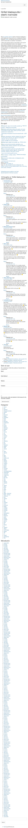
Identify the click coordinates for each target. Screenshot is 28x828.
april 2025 (6, 564)
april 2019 (6, 658)
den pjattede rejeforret (7, 36)
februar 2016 (6, 708)
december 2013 (7, 742)
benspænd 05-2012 (12, 165)
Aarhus (5, 407)
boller (5, 420)
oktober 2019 (6, 650)
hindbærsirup (24, 104)
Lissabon (5, 463)
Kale (4, 826)
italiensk (5, 452)
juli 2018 (5, 670)
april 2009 (6, 815)
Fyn (4, 439)
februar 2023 (6, 598)
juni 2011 (5, 781)
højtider (5, 446)
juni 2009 (5, 812)
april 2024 (6, 579)
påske (5, 489)
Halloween (6, 445)
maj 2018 (5, 672)
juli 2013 (5, 748)
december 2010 (7, 789)
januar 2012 (6, 772)
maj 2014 (5, 735)
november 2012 (7, 759)
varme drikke (6, 530)
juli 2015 (5, 717)
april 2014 (6, 736)
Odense (5, 481)
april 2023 (6, 595)
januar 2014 (6, 740)
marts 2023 (6, 596)
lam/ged (5, 462)
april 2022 (6, 611)
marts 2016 (6, 706)
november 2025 (7, 554)
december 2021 (7, 616)
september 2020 (7, 636)
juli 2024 (5, 575)
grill (7, 163)
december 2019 (7, 647)
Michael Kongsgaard (8, 226)
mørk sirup (24, 166)
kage (5, 455)
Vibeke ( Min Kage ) (8, 277)
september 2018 (7, 667)
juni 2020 (5, 639)
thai (4, 523)
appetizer (5, 409)
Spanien (5, 514)
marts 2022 (6, 612)
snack (5, 511)
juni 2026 (5, 545)
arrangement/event (7, 411)
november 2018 (7, 664)
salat (5, 501)
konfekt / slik (6, 458)
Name (2, 371)
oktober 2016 (6, 697)
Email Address (4, 376)
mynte (2, 167)
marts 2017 (6, 691)
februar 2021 (6, 629)
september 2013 (7, 746)
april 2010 (6, 799)
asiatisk (5, 412)
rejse (5, 492)
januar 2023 (6, 599)
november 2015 (7, 712)
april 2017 (6, 689)
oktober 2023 (6, 587)
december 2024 (7, 569)
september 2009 (7, 808)
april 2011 (6, 784)
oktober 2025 (6, 556)
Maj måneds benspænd (6, 115)
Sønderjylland (6, 513)
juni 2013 (5, 749)
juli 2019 (5, 654)
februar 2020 (6, 645)
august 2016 (6, 700)
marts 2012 (6, 769)
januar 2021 (6, 630)
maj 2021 (5, 625)
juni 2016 (5, 702)
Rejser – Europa (7, 494)
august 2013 (6, 747)
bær (4, 413)
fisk (4, 433)
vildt (4, 532)
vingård (5, 535)
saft (4, 500)
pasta (5, 167)
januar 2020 (6, 646)
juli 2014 (5, 732)
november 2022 (7, 602)
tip (4, 526)
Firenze (5, 431)
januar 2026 (6, 552)
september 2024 (7, 573)
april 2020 (6, 642)
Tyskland (5, 527)
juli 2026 (5, 544)
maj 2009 (5, 814)
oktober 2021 (6, 619)
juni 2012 (5, 765)
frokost (5, 437)
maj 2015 (5, 719)
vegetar (5, 531)
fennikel (6, 166)
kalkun (5, 456)
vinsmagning (6, 536)
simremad (6, 505)
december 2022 (7, 600)
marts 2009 (6, 816)
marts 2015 (6, 722)
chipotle (2, 166)
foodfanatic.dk (7, 300)
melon (20, 166)
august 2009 (6, 810)
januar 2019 (6, 662)
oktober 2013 (6, 744)
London (5, 464)
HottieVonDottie (7, 180)
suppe (5, 517)
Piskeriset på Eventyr (5, 0)
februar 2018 (6, 676)
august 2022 (6, 605)
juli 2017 (5, 685)
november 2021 (7, 617)
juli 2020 (5, 638)
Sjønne (5, 243)
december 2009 (7, 804)
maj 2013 (5, 751)
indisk (5, 447)
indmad (5, 449)
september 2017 (7, 683)
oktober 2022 (6, 603)
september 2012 (7, 761)
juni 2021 (5, 624)
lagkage (5, 460)
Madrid (5, 466)
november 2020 (7, 633)
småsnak (5, 509)
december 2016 (7, 694)
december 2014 (7, 726)
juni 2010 (5, 797)
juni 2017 (5, 687)
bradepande (6, 422)
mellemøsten (6, 472)
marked (5, 469)
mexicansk (6, 473)
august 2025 (6, 558)
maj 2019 (5, 657)
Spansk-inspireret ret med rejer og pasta (9, 172)
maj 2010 (5, 798)
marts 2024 (6, 581)
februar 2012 (6, 770)
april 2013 (6, 752)
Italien (5, 451)
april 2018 (6, 674)
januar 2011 (6, 787)
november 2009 (7, 806)
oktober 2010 (6, 791)
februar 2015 (6, 723)
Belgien (5, 416)
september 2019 (7, 651)
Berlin (5, 418)
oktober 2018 (6, 666)
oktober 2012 (6, 760)
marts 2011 (6, 785)
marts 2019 (6, 659)
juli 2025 (5, 560)
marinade (5, 468)
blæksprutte (18, 165)
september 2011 (7, 777)
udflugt (5, 528)
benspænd (6, 417)
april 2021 (6, 626)
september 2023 (7, 588)
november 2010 (7, 790)
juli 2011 (5, 780)
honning (10, 166)
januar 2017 (6, 693)
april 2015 (6, 721)
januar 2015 (6, 725)
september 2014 (7, 730)
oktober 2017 (6, 681)
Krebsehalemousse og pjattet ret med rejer (10, 171)
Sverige (5, 518)
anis (4, 165)
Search (3, 822)
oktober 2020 (6, 634)
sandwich (5, 502)
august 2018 (6, 668)
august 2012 (6, 763)
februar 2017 (6, 692)
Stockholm (6, 515)
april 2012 (6, 768)
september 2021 (7, 620)
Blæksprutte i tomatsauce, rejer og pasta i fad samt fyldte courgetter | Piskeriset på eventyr (15, 359)
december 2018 (7, 663)
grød (4, 443)
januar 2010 (6, 803)
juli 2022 (5, 607)
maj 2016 (5, 704)
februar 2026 (6, 550)
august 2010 (6, 794)
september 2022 (7, 604)
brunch (5, 425)
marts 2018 (6, 675)
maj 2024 (5, 578)
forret (5, 434)
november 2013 (7, 743)
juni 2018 (5, 671)
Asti (6, 165)
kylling (5, 459)
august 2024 (6, 574)
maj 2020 (5, 641)
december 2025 (7, 553)
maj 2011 (5, 782)
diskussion (6, 428)
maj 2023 (5, 594)
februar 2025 (6, 566)
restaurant (6, 496)
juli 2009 (5, 811)
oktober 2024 (6, 571)
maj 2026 (5, 547)
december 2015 (7, 710)
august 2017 (6, 684)
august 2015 (6, 715)
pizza (5, 490)
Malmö (5, 467)
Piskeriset (6, 162)
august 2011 (6, 778)
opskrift (5, 485)
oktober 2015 (6, 713)
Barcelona (6, 414)
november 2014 (7, 727)
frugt (4, 438)
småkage (5, 507)
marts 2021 (6, 628)
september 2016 (7, 698)
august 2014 (6, 731)
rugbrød (5, 498)
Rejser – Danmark (7, 493)
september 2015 (7, 714)
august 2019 (6, 653)
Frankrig (5, 435)
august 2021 (6, 621)
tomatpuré (9, 167)
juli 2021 (5, 622)
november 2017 (7, 680)
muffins (5, 476)
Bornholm (6, 421)
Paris (5, 488)
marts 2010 (6, 801)
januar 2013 (6, 756)
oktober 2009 (6, 807)
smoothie (5, 510)
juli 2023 (5, 591)
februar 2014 (6, 739)
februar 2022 (6, 613)
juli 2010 (5, 795)
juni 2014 (5, 734)
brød (4, 424)
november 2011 (7, 774)
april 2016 (6, 705)
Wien (5, 538)
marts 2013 (6, 753)
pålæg (5, 486)
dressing (5, 429)
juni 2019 (5, 655)
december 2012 (7, 757)
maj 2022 (5, 609)
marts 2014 (6, 738)
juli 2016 (5, 701)
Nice (4, 479)
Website (3, 380)
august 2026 (6, 543)
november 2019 (7, 649)
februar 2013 (6, 755)
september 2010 (7, 793)
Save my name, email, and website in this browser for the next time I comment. (13, 397)
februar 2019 (6, 660)
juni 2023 (5, 592)
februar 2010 (6, 802)
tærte (5, 522)
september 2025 (7, 557)
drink (5, 430)
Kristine (5, 204)
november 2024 (7, 570)
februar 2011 (6, 786)
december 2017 (7, 679)
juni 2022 (5, 608)
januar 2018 (6, 677)
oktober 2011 (6, 776)
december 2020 (7, 632)
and (4, 408)
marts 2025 (6, 565)
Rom (5, 497)
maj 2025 (5, 562)
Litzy (5, 344)
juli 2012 (5, 764)
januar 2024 (6, 583)
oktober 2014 (6, 729)
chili (22, 165)
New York (5, 477)
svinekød (5, 519)
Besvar (5, 193)
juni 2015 (5, 718)
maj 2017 (5, 688)
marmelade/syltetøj (7, 471)
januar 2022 (6, 615)
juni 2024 (5, 577)
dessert (5, 426)
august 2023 (6, 590)
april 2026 (6, 548)
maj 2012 (5, 767)
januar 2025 (6, 567)
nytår (5, 480)
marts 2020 (6, 643)
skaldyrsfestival (5, 119)
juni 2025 (5, 561)
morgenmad (6, 475)
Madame (5, 326)
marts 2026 (6, 549)
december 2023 (7, 584)
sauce (5, 504)
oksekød (5, 483)
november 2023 (7, 586)
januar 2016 (6, 709)
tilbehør (5, 524)
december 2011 (7, 773)
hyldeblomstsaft (15, 166)
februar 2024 (6, 582)
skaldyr (7, 39)
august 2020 (6, 637)
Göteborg (5, 441)
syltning (5, 521)
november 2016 (7, 696)
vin (12, 163)
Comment (3, 385)
